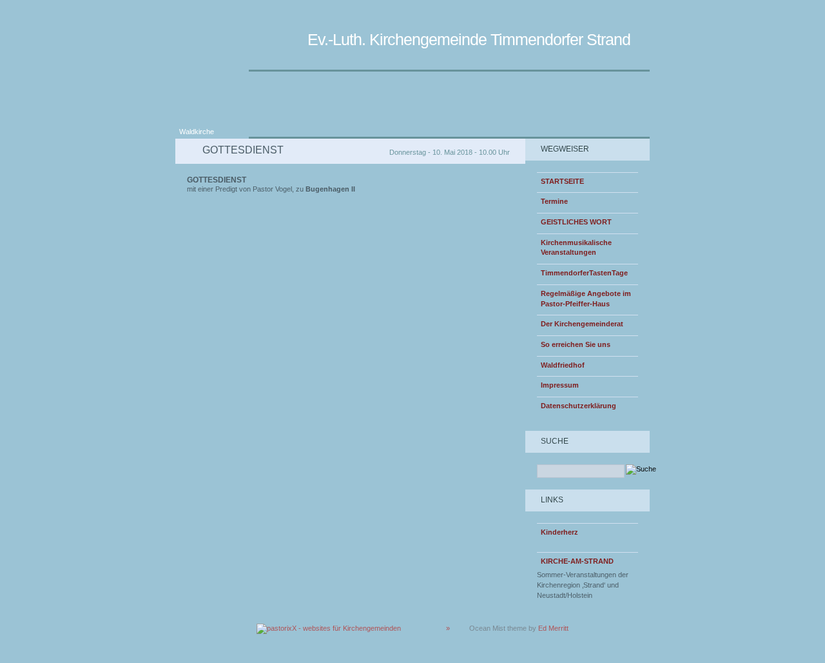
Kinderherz (559, 532)
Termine (554, 201)
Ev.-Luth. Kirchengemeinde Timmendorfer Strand (468, 39)
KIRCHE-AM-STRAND (577, 561)
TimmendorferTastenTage (584, 273)
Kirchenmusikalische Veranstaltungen (576, 248)
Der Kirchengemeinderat (582, 324)
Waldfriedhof (563, 365)
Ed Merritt (553, 628)
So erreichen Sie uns (575, 344)
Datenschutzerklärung (578, 406)
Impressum (560, 385)
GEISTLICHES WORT (576, 222)
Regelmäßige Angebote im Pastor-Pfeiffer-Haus (586, 299)
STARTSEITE (562, 181)
